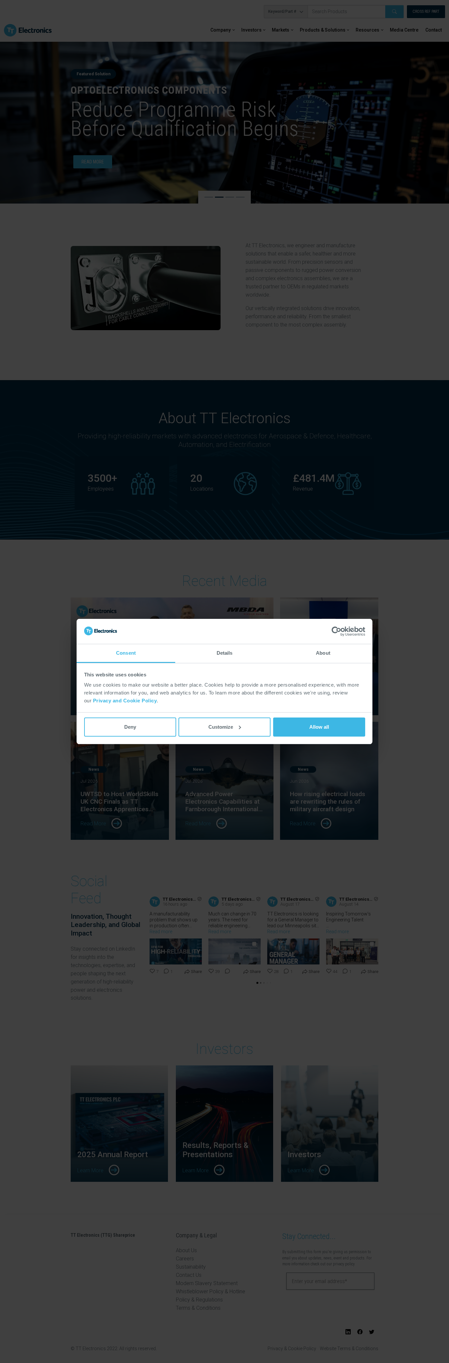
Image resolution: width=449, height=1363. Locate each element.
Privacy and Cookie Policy (125, 700)
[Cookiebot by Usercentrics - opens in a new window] (336, 631)
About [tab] (323, 653)
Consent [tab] (126, 653)
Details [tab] (225, 653)
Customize (220, 727)
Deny (130, 727)
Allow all (319, 727)
